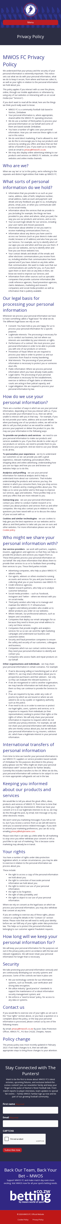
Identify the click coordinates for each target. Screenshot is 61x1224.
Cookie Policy (23, 1219)
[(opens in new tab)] (30, 1196)
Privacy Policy (38, 1219)
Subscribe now (12, 1150)
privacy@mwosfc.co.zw (35, 149)
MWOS (19, 1183)
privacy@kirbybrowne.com (23, 831)
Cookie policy (9, 530)
